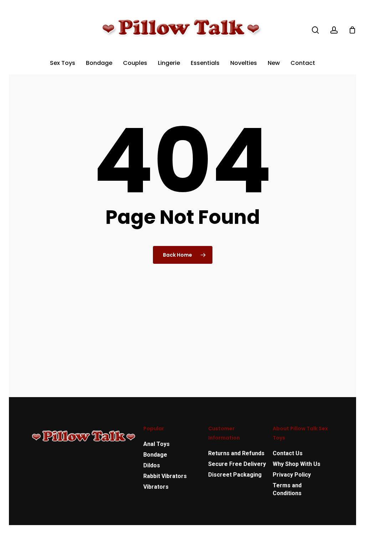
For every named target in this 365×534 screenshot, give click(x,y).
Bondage (155, 454)
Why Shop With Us (296, 464)
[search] (315, 30)
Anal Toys (156, 444)
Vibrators (156, 486)
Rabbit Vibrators (165, 476)
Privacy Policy (292, 474)
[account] (334, 30)
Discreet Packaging (235, 474)
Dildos (151, 465)
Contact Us (288, 453)
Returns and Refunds (236, 453)
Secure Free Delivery (237, 464)
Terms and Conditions (287, 489)
